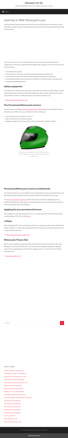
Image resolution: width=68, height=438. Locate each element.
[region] (34, 45)
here (29, 216)
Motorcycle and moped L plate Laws (18, 235)
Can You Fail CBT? (9, 416)
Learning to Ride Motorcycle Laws (15, 376)
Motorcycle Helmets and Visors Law (15, 382)
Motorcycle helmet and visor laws (17, 100)
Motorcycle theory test (13, 256)
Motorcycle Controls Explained (14, 391)
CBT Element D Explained (12, 409)
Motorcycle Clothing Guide (13, 385)
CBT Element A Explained (12, 400)
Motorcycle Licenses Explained (14, 379)
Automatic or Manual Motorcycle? (15, 394)
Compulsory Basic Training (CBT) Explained (18, 397)
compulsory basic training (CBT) (31, 109)
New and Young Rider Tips (12, 422)
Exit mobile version (34, 435)
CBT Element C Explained (12, 406)
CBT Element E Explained (12, 413)
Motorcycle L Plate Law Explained (15, 373)
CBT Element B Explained (12, 403)
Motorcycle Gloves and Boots (13, 388)
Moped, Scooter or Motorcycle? (14, 370)
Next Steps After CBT (11, 419)
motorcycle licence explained (16, 199)
